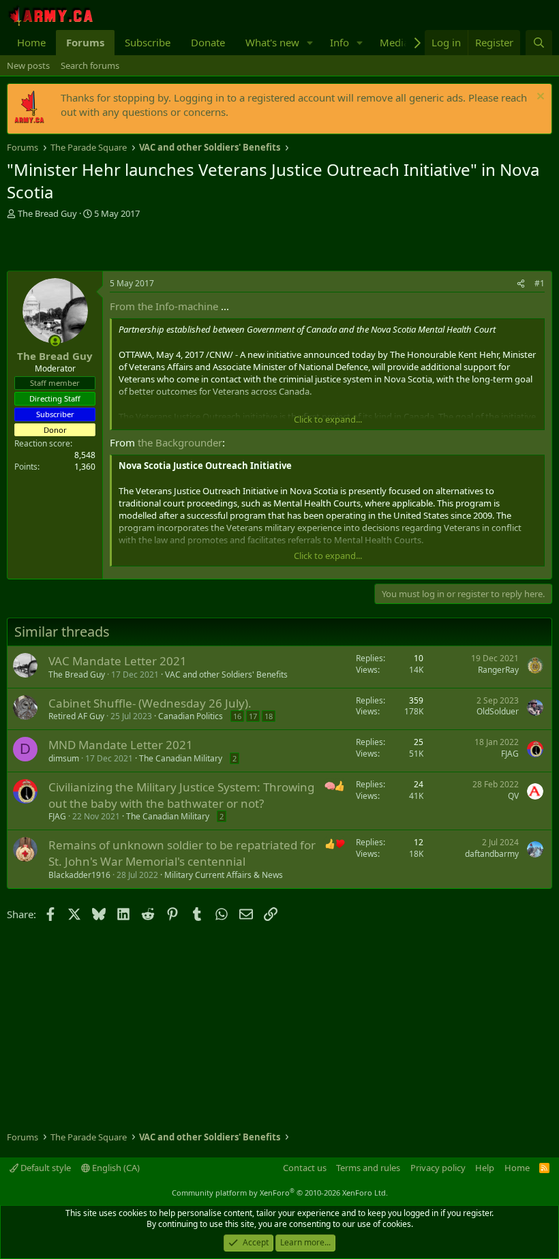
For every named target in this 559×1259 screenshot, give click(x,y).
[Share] (521, 284)
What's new (272, 42)
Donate (208, 42)
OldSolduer (498, 711)
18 (269, 716)
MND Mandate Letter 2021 (120, 745)
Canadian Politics (190, 716)
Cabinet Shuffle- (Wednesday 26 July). (150, 703)
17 (253, 716)
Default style (44, 1168)
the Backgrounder (180, 442)
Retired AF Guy (76, 716)
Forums (85, 42)
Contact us (305, 1168)
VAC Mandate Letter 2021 (117, 661)
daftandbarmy (492, 854)
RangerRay (498, 670)
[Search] (539, 42)
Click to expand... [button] (328, 419)
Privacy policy (438, 1168)
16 (237, 716)
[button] (310, 42)
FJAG (510, 753)
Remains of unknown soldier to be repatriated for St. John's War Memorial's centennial (182, 853)
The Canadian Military (180, 758)
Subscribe (147, 42)
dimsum (63, 758)
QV (513, 796)
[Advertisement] (166, 246)
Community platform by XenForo (280, 1192)
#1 (539, 283)
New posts (28, 65)
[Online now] (54, 341)
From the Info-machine (164, 306)
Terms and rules (368, 1168)
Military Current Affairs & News (223, 875)
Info (339, 42)
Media (394, 42)
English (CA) (115, 1168)
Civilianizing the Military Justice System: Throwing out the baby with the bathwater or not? (181, 795)
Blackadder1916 (79, 875)
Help (484, 1168)
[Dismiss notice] (539, 98)
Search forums (90, 65)
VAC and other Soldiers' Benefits (226, 674)
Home (31, 42)
